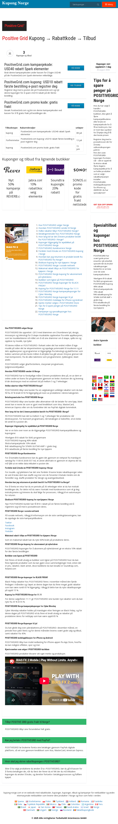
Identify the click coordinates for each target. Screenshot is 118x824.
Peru (100, 804)
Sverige (54, 810)
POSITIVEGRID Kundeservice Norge (55, 248)
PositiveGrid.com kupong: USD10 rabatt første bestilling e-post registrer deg (33, 84)
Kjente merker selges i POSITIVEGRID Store (58, 303)
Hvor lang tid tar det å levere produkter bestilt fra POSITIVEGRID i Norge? (59, 238)
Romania (84, 801)
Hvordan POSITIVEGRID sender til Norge (57, 228)
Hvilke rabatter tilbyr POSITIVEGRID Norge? (58, 230)
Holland (72, 801)
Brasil (23, 807)
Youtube (9, 531)
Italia (19, 804)
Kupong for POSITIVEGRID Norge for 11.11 (58, 288)
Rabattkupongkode (85, 810)
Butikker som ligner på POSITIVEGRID (56, 279)
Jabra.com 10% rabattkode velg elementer (37, 188)
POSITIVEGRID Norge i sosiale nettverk (56, 265)
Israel (85, 807)
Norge (96, 807)
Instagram (10, 528)
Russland (66, 810)
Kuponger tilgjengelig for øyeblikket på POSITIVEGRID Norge (56, 244)
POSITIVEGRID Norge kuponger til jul (55, 297)
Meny (110, 4)
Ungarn (42, 810)
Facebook (9, 525)
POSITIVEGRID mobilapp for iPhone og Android (60, 300)
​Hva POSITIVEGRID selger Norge (53, 225)
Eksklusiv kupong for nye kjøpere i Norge (57, 262)
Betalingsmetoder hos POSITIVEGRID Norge (59, 233)
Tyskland (59, 801)
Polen (48, 801)
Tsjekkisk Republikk (35, 804)
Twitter (8, 522)
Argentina (88, 804)
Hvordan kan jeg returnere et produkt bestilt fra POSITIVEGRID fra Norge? (60, 258)
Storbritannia (34, 801)
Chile (63, 804)
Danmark (30, 810)
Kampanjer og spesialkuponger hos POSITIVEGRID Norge (54, 313)
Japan (33, 807)
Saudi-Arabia (72, 807)
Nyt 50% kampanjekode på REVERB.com (16, 188)
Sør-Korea (45, 807)
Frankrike (97, 801)
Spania (20, 801)
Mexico (52, 804)
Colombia (75, 804)
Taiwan (58, 807)
